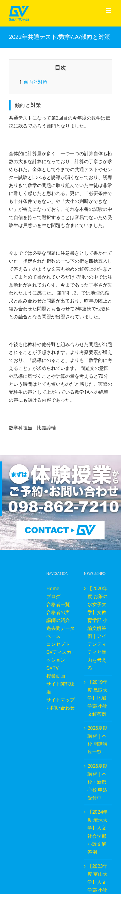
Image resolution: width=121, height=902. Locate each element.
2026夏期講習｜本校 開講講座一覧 (97, 740)
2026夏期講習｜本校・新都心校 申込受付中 (97, 782)
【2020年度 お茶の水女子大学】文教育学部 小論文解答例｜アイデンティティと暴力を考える (97, 628)
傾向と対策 (35, 82)
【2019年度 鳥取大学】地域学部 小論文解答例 (97, 698)
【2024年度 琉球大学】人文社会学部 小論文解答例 (97, 832)
